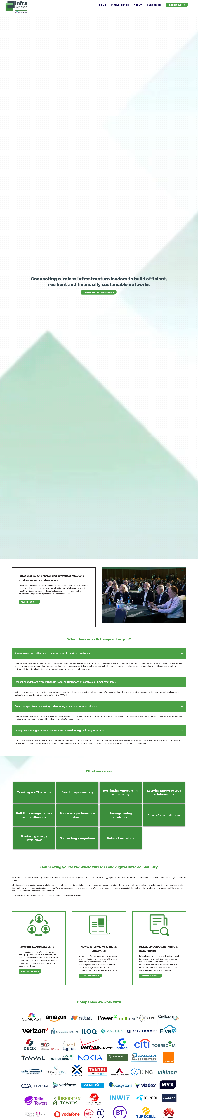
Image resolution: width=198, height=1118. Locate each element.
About (138, 5)
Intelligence (120, 5)
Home (102, 5)
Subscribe (154, 5)
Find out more (29, 971)
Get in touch (28, 602)
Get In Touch (176, 5)
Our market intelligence (98, 292)
